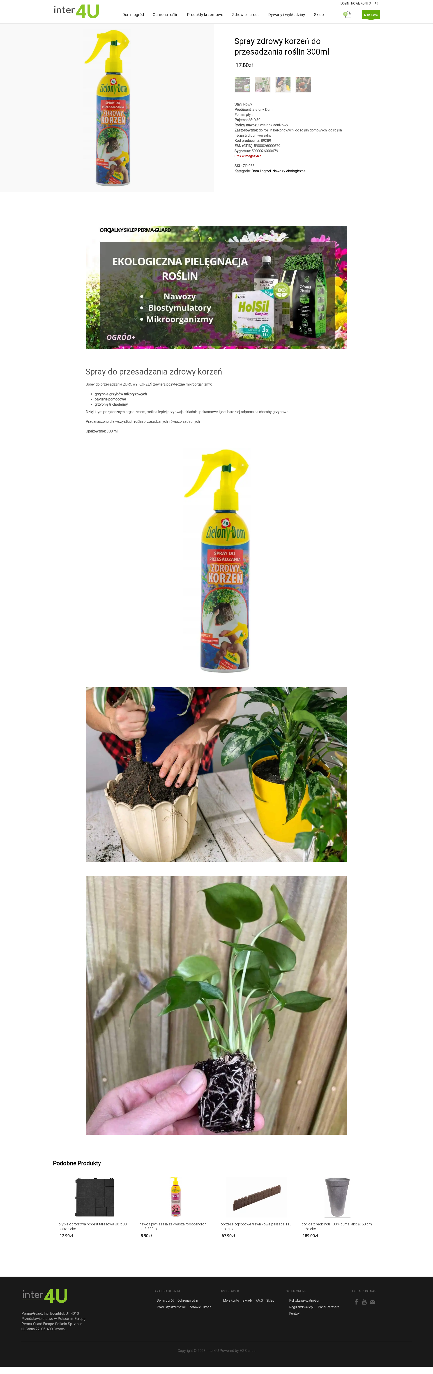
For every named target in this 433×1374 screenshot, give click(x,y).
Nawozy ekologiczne (289, 171)
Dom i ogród (261, 171)
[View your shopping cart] (349, 14)
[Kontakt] (372, 1301)
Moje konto (371, 15)
